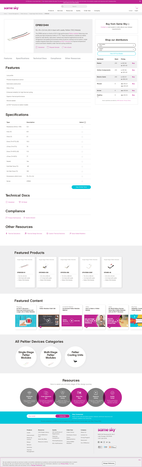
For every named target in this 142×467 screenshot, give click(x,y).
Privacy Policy (97, 421)
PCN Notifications (57, 440)
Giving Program (85, 437)
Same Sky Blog (42, 439)
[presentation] (134, 316)
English (136, 10)
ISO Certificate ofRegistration (57, 433)
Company (97, 10)
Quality (78, 10)
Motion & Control (29, 438)
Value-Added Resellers (78, 233)
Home (5, 13)
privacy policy (70, 421)
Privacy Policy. (127, 100)
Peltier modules (73, 33)
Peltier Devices (24, 13)
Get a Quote (67, 47)
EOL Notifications (57, 443)
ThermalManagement (30, 450)
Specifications (22, 58)
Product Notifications (14, 218)
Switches (29, 447)
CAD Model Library (43, 432)
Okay (139, 459)
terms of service (80, 421)
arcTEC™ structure (65, 41)
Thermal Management (14, 13)
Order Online (70, 432)
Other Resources (73, 58)
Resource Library (43, 441)
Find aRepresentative (71, 438)
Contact (131, 10)
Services (60, 10)
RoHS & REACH (30, 218)
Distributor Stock (72, 435)
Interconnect (30, 435)
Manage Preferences (36, 465)
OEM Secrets (120, 100)
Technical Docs (40, 58)
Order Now (87, 10)
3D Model (24, 202)
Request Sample (54, 47)
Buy (133, 63)
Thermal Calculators (14, 233)
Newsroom (84, 440)
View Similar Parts (81, 187)
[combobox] (74, 6)
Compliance (56, 58)
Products (51, 10)
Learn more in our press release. (71, 2)
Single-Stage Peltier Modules (36, 13)
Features (8, 58)
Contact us (104, 27)
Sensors (29, 444)
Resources (69, 10)
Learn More (90, 421)
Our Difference (85, 442)
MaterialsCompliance (55, 437)
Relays (28, 442)
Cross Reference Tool (42, 435)
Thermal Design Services (34, 233)
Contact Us (84, 435)
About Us (83, 432)
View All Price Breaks (116, 53)
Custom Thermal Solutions (57, 233)
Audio (28, 432)
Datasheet (41, 47)
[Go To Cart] (136, 8)
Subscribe (62, 416)
